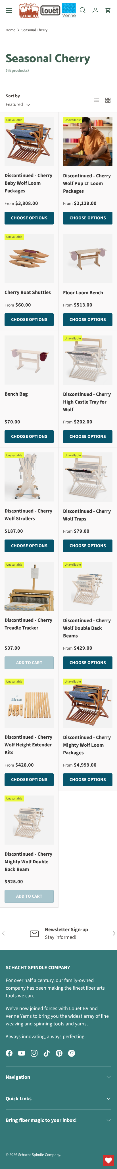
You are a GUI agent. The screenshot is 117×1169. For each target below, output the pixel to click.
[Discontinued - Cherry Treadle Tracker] (29, 586)
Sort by (13, 96)
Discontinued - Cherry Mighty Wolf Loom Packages (87, 745)
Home (10, 30)
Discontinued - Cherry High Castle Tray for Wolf (87, 402)
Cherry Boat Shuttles (28, 292)
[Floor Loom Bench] (87, 258)
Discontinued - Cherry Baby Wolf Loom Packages (28, 183)
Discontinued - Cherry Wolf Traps (87, 515)
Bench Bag (16, 394)
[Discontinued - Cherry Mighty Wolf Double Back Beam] (29, 820)
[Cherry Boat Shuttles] (29, 258)
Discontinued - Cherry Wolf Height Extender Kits (28, 745)
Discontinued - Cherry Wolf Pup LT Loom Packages (87, 183)
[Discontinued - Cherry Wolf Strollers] (29, 476)
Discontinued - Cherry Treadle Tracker (28, 624)
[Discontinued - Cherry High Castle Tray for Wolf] (87, 360)
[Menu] (9, 10)
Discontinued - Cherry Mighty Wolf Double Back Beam (28, 862)
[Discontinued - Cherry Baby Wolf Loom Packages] (29, 141)
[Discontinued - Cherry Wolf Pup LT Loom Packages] (87, 141)
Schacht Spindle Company (39, 1154)
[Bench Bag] (29, 360)
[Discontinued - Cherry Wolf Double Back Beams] (87, 586)
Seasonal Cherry (34, 30)
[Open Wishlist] (108, 1160)
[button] (108, 10)
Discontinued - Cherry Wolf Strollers (28, 514)
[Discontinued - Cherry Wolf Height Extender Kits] (29, 703)
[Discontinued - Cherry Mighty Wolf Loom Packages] (87, 703)
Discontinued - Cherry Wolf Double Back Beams (87, 628)
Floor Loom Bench (83, 292)
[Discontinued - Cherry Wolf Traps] (87, 477)
